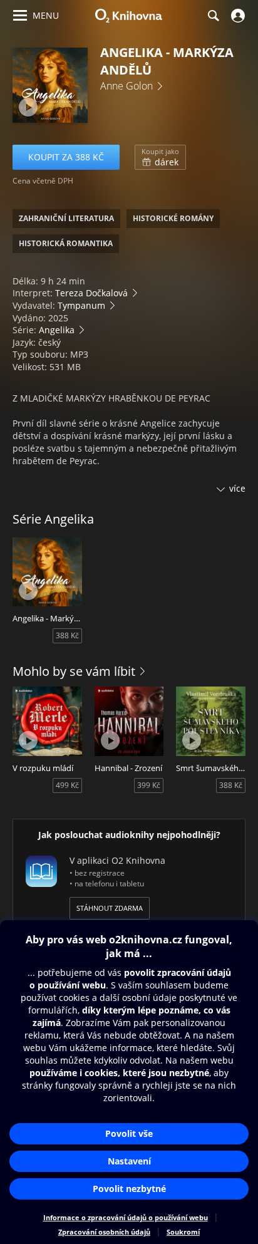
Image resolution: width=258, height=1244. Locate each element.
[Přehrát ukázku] (28, 107)
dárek (160, 157)
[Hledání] (212, 15)
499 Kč (67, 785)
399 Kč (148, 785)
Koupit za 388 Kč (66, 157)
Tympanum (81, 305)
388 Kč (67, 635)
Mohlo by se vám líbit (74, 671)
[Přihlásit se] (236, 15)
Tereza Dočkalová (91, 293)
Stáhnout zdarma (109, 908)
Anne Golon (126, 86)
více (237, 488)
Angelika (57, 330)
